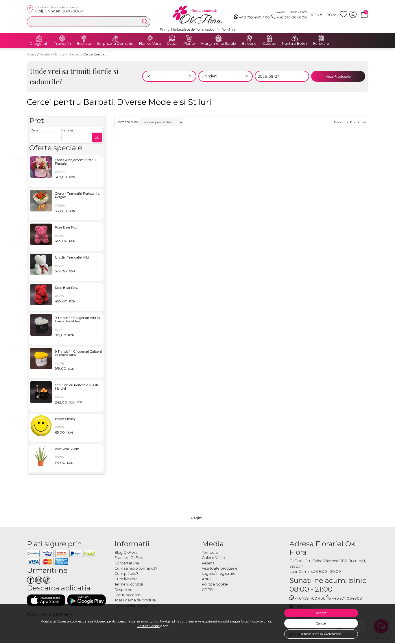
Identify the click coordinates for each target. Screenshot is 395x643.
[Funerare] (321, 38)
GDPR (207, 590)
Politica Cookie (148, 626)
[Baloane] (249, 38)
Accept (321, 613)
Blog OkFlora (126, 552)
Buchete (84, 44)
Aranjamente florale (218, 44)
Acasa (31, 54)
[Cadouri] (269, 38)
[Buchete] (84, 38)
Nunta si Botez (294, 44)
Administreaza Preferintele (321, 634)
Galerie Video (213, 557)
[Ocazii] (172, 38)
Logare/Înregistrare (218, 573)
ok (97, 137)
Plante (189, 44)
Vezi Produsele (338, 76)
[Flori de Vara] (150, 38)
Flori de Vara (150, 44)
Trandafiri (62, 44)
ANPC (207, 579)
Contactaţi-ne (127, 563)
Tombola (210, 552)
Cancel (321, 623)
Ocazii (172, 44)
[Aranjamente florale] (218, 38)
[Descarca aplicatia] (46, 600)
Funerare (321, 44)
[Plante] (189, 38)
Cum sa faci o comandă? (136, 568)
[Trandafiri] (62, 38)
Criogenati (39, 44)
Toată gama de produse (135, 600)
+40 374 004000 (292, 17)
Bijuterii (46, 54)
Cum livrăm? (126, 579)
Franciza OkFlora (130, 557)
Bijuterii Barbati (68, 54)
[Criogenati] (39, 38)
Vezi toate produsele (219, 568)
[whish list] (344, 16)
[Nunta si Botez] (294, 38)
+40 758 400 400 (254, 17)
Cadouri (269, 44)
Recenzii (209, 563)
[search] (144, 21)
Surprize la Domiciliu (115, 44)
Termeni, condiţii (129, 584)
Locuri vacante (127, 595)
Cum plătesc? (126, 573)
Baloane (249, 44)
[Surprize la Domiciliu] (115, 38)
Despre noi (124, 590)
